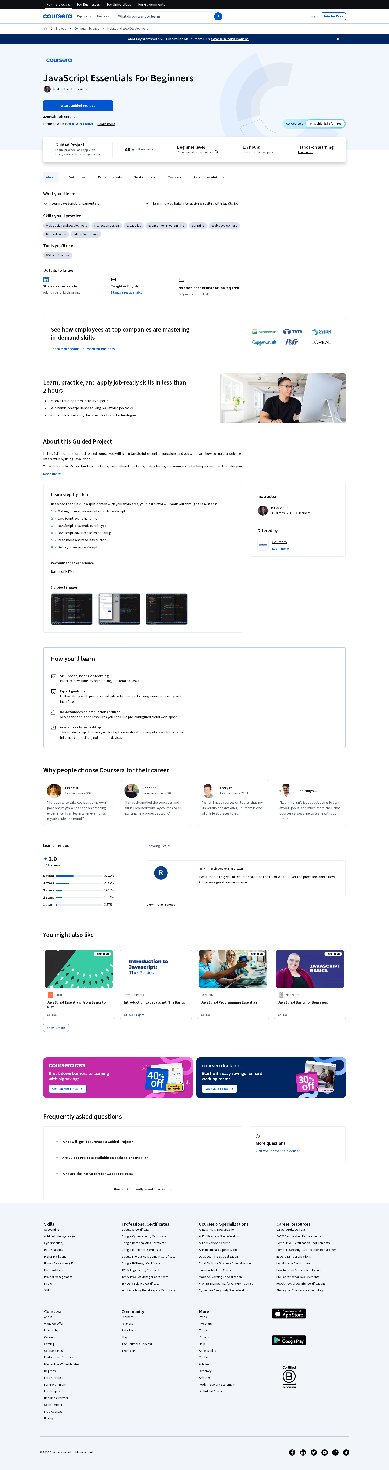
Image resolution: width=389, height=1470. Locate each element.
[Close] (338, 39)
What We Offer (53, 1324)
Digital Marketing (55, 1256)
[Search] (218, 16)
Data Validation (56, 234)
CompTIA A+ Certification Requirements (303, 1243)
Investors (205, 1324)
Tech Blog (128, 1351)
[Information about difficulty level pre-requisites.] (216, 152)
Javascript (134, 225)
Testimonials (144, 177)
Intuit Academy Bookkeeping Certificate (148, 1290)
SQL (47, 1290)
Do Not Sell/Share (211, 1391)
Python (49, 1283)
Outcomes (76, 177)
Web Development (224, 225)
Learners (127, 1317)
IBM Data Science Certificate (141, 1283)
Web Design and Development (66, 225)
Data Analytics (53, 1250)
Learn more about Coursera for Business (83, 348)
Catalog (49, 1344)
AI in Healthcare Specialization (219, 1250)
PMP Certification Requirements (297, 1277)
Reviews (174, 177)
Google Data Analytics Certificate (144, 1243)
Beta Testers (130, 1330)
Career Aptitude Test (290, 1229)
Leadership (51, 1330)
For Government (55, 1384)
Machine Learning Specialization (220, 1277)
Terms (203, 1330)
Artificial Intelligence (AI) (60, 1236)
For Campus (52, 1391)
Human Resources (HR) (59, 1263)
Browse (61, 28)
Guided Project (69, 145)
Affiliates (205, 1378)
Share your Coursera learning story (299, 1290)
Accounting (51, 1229)
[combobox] (159, 16)
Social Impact (53, 1405)
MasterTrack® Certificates (61, 1364)
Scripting (198, 225)
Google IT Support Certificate (142, 1250)
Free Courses (53, 1411)
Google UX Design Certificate (141, 1263)
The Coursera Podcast (137, 1344)
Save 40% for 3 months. (230, 38)
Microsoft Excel (54, 1270)
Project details (110, 177)
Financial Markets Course (216, 1270)
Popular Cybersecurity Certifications (301, 1283)
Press (203, 1317)
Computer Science (86, 28)
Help (202, 1344)
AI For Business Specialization (219, 1236)
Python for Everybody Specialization (223, 1290)
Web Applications (58, 255)
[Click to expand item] (72, 609)
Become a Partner (56, 1398)
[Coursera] (57, 16)
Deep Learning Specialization (218, 1256)
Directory (205, 1371)
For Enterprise (53, 1378)
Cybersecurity (53, 1243)
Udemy (49, 1418)
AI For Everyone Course (215, 1243)
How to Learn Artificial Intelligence (299, 1270)
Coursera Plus (53, 1351)
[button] (103, 16)
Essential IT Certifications (293, 1256)
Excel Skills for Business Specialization (225, 1263)
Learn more (106, 124)
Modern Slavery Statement (217, 1384)
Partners (127, 1324)
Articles (204, 1364)
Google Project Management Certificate (148, 1256)
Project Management (58, 1277)
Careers (49, 1337)
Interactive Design (86, 234)
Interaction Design (106, 225)
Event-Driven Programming (166, 225)
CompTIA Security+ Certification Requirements (307, 1250)
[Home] (45, 29)
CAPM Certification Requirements (298, 1236)
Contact (204, 1357)
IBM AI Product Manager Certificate (145, 1277)
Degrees (50, 1371)
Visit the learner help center (278, 1151)
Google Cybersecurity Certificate (144, 1236)
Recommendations (208, 177)
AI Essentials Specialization (217, 1229)
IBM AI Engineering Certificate (141, 1270)
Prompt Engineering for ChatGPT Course (226, 1283)
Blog (125, 1337)
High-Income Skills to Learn (294, 1263)
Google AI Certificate (136, 1229)
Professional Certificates (61, 1357)
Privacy (204, 1337)
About (51, 177)
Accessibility (207, 1351)
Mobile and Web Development (127, 28)
